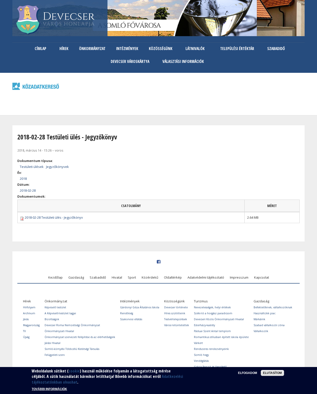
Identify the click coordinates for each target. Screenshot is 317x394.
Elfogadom (247, 373)
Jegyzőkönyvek (57, 166)
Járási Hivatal (52, 343)
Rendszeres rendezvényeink (211, 349)
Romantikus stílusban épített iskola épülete (221, 337)
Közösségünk (160, 48)
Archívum (29, 313)
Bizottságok (52, 319)
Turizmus (201, 301)
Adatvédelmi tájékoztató (205, 277)
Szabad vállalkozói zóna (269, 325)
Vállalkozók (261, 331)
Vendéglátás (201, 361)
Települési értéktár (237, 48)
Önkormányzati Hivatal (59, 331)
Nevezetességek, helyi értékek (212, 307)
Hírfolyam (29, 307)
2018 (23, 178)
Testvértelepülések (175, 319)
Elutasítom (272, 373)
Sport (132, 277)
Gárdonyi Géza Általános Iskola (139, 307)
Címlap (40, 48)
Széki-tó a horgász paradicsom (213, 313)
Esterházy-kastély (204, 325)
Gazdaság (76, 277)
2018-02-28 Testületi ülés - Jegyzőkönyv (54, 217)
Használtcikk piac (264, 313)
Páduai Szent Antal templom (212, 331)
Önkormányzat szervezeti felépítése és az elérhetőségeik (80, 337)
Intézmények (127, 48)
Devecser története (176, 307)
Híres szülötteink (174, 313)
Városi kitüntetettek (176, 325)
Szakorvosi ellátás (131, 319)
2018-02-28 (28, 190)
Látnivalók (195, 48)
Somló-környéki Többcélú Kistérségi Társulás (72, 349)
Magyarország (31, 325)
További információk (49, 389)
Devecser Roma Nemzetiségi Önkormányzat (72, 325)
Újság (26, 337)
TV (24, 331)
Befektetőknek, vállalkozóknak (273, 307)
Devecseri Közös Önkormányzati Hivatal (219, 319)
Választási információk (183, 61)
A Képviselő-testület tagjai (60, 313)
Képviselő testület (55, 307)
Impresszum (239, 277)
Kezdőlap (55, 277)
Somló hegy (201, 355)
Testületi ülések (32, 166)
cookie (74, 371)
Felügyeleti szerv (55, 355)
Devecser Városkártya (130, 61)
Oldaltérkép (173, 277)
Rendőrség (126, 313)
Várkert (198, 343)
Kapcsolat (261, 277)
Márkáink (259, 319)
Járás (26, 319)
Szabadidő (276, 48)
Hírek (63, 48)
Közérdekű (150, 277)
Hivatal (117, 277)
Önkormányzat (92, 48)
